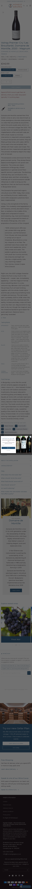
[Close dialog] (30, 437)
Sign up (8, 447)
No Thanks (8, 450)
